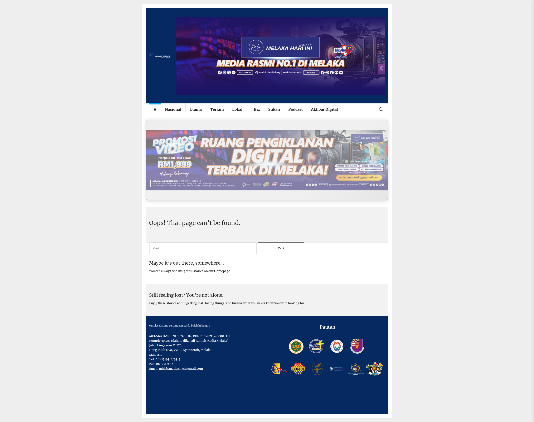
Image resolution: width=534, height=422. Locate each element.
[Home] (155, 109)
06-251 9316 (165, 364)
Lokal (237, 109)
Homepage (222, 271)
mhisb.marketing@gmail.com (181, 369)
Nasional (173, 109)
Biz (257, 109)
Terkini (217, 109)
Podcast (295, 109)
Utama (196, 109)
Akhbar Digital (324, 109)
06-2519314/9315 (168, 359)
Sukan (274, 109)
